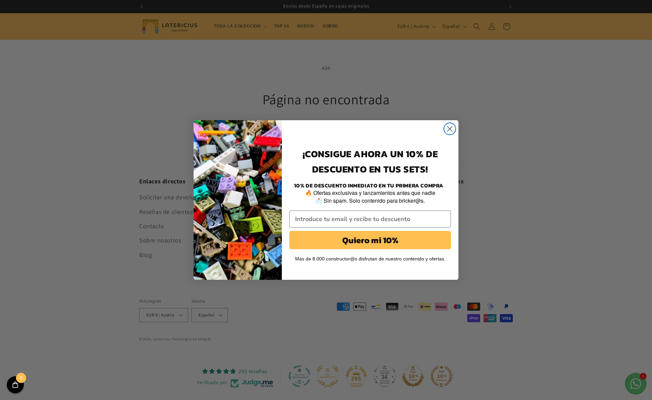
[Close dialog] (450, 129)
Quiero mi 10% (370, 240)
